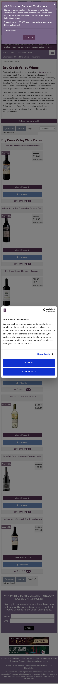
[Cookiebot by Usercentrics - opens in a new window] (43, 310)
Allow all (29, 363)
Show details (43, 354)
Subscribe (29, 37)
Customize (27, 371)
